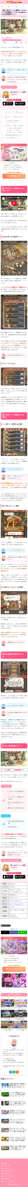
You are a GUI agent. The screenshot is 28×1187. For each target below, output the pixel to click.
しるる (14, 1048)
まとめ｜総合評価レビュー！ (12, 137)
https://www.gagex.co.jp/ (15, 901)
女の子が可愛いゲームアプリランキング (21, 1008)
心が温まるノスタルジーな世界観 (14, 132)
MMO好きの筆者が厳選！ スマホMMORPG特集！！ (20, 1018)
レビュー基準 (6, 1165)
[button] (25, 583)
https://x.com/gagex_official (16, 904)
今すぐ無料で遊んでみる (14, 176)
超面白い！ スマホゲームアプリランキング (7, 1008)
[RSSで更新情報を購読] (17, 1072)
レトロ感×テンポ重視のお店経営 (14, 128)
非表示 (21, 112)
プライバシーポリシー (8, 1181)
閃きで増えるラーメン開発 (13, 130)
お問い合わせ (6, 1173)
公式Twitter (6, 1168)
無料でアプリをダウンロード (14, 969)
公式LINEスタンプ (7, 1171)
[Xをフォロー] (10, 1072)
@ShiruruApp (16, 47)
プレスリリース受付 (8, 1176)
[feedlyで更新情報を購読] (14, 1072)
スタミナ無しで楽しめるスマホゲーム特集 (7, 1029)
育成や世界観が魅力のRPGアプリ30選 (7, 1018)
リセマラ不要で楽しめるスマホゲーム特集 (21, 1029)
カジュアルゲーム (6, 925)
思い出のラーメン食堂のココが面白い (14, 125)
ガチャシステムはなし (12, 122)
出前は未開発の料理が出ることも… (13, 135)
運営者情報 (6, 1178)
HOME (4, 1163)
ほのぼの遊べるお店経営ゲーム (14, 120)
